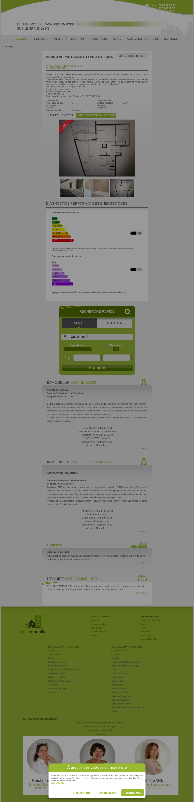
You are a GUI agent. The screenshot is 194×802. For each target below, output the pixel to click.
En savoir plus (57, 783)
